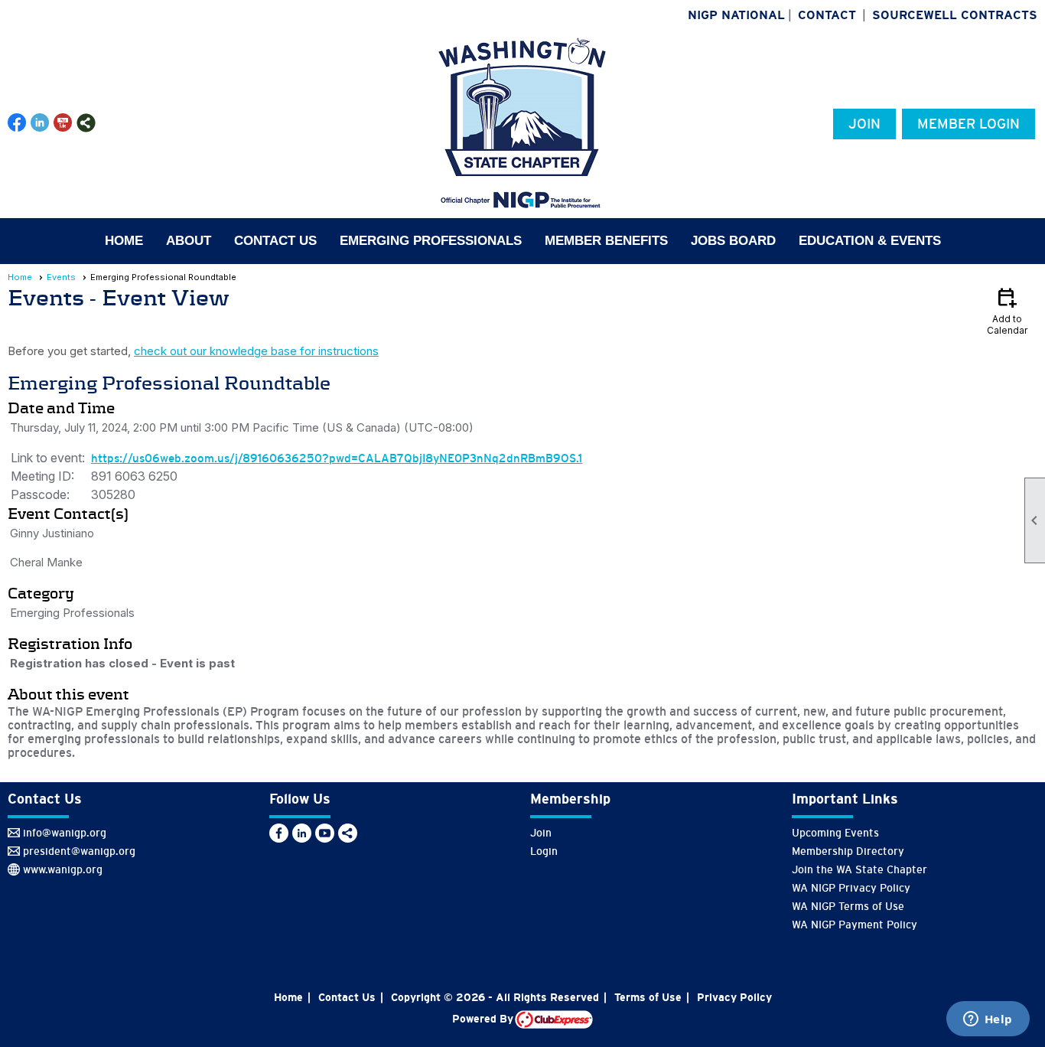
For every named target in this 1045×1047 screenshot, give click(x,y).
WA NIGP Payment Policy (854, 924)
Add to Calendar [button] (1007, 310)
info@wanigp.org (64, 833)
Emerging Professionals (431, 240)
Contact (827, 15)
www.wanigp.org (63, 869)
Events (61, 277)
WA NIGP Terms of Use (848, 906)
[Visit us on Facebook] (17, 122)
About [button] (188, 240)
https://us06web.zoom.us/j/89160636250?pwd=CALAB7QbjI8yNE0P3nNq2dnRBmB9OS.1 (336, 458)
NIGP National (736, 15)
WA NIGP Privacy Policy (851, 888)
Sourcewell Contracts (954, 15)
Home (124, 240)
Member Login (968, 124)
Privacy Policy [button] (734, 997)
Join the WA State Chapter (859, 869)
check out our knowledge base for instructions (256, 351)
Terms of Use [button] (648, 997)
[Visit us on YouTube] (63, 122)
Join (864, 124)
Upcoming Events (835, 833)
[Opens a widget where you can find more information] (988, 1020)
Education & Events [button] (870, 240)
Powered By (483, 1019)
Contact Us (275, 240)
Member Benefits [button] (606, 240)
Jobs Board (733, 240)
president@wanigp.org (79, 851)
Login (544, 851)
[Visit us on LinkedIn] (40, 122)
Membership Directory (848, 851)
